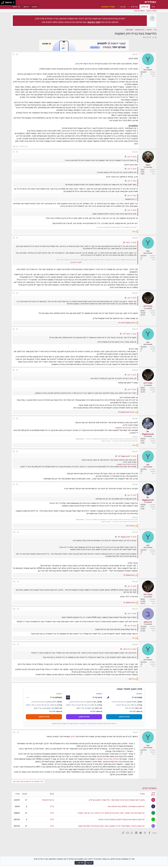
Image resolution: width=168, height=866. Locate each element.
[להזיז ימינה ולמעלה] (3, 2)
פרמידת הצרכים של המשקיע (108, 759)
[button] (129, 6)
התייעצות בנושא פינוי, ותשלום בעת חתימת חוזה (126, 806)
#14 (14, 732)
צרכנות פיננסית (48, 800)
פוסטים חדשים (152, 11)
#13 (14, 644)
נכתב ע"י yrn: (131, 157)
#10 (14, 532)
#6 (14, 370)
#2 (14, 152)
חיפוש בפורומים (139, 11)
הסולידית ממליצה (108, 7)
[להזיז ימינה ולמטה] (3, 3)
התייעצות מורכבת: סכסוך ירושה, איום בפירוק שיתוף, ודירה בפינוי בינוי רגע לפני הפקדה (111, 813)
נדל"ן (52, 806)
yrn (153, 37)
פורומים (144, 7)
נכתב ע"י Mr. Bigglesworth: (127, 456)
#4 (14, 293)
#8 (14, 451)
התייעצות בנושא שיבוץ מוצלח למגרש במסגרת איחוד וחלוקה (121, 819)
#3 (14, 238)
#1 (14, 54)
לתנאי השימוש (94, 22)
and (126, 323)
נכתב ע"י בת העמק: (129, 649)
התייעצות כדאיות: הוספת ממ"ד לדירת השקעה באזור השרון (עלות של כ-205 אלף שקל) (111, 826)
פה (130, 596)
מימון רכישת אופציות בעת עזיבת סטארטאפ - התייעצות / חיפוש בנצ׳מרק (117, 800)
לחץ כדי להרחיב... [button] (75, 262)
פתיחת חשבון (124, 717)
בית (153, 7)
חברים (123, 7)
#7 (14, 418)
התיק (73, 736)
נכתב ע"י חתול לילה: (129, 334)
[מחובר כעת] (148, 619)
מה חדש (134, 7)
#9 (14, 484)
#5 (14, 329)
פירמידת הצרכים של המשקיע (126, 428)
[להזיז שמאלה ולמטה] (2, 3)
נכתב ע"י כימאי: (131, 242)
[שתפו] (17, 54)
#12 (14, 609)
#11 (14, 581)
